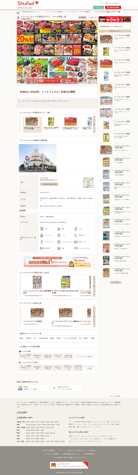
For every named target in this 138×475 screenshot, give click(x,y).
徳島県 (28, 438)
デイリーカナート (97, 441)
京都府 (37, 433)
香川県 (33, 438)
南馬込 (86, 338)
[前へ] (20, 124)
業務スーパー (73, 436)
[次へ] (94, 124)
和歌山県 (52, 433)
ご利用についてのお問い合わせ (76, 450)
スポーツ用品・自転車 (112, 424)
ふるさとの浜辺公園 (69, 338)
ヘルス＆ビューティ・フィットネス (90, 427)
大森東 (92, 338)
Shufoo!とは (92, 450)
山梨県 (28, 427)
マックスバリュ (92, 436)
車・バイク (102, 424)
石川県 (47, 427)
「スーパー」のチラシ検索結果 (54, 12)
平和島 (58, 338)
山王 (35, 338)
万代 (81, 439)
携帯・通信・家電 (74, 427)
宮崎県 (52, 441)
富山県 (42, 427)
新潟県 (37, 427)
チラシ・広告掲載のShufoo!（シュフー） (29, 12)
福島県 (56, 422)
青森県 (33, 422)
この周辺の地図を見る (49, 184)
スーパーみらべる (102, 436)
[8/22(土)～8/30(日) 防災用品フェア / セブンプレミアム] (51, 121)
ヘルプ (60, 450)
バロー (86, 441)
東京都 (28, 424)
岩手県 (37, 422)
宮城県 (42, 422)
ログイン (98, 7)
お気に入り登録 (49, 307)
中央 (80, 338)
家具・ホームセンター (113, 421)
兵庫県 (33, 433)
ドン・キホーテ (82, 436)
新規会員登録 (113, 7)
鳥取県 (37, 436)
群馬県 (58, 424)
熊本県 (42, 441)
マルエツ (86, 439)
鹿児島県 (57, 441)
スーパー (71, 421)
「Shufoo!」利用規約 (48, 450)
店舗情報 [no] (82, 17)
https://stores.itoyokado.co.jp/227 (51, 206)
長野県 (33, 427)
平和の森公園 (43, 338)
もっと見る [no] (115, 282)
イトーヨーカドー (74, 439)
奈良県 (47, 433)
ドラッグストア (101, 421)
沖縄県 (62, 441)
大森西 (52, 338)
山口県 (47, 436)
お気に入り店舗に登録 (92, 17)
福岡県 (28, 441)
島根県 (42, 436)
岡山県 (28, 436)
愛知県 (28, 430)
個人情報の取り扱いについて (71, 454)
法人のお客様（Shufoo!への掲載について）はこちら (69, 457)
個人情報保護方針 (89, 454)
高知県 (42, 438)
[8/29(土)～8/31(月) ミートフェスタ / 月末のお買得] (32, 121)
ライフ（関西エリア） (96, 439)
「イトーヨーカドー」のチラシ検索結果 (78, 12)
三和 (89, 441)
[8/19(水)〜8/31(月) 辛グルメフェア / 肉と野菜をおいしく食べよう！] (71, 121)
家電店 (71, 424)
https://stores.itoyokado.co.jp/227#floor (53, 222)
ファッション (78, 424)
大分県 (47, 441)
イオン (111, 436)
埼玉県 (39, 424)
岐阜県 (37, 430)
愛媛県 (37, 438)
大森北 (21, 338)
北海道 (28, 422)
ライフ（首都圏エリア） (111, 439)
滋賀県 (42, 433)
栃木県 (53, 424)
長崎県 (37, 441)
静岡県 (33, 430)
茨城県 (48, 424)
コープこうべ (79, 441)
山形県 (52, 422)
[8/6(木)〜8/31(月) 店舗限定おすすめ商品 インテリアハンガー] (90, 121)
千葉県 (43, 424)
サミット (71, 441)
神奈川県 (33, 424)
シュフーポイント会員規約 (51, 454)
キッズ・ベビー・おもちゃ (90, 424)
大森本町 (28, 338)
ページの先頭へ (115, 396)
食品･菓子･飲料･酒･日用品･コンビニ (85, 421)
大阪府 (28, 433)
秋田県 (47, 422)
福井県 (52, 427)
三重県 (42, 430)
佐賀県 (33, 441)
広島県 (33, 436)
